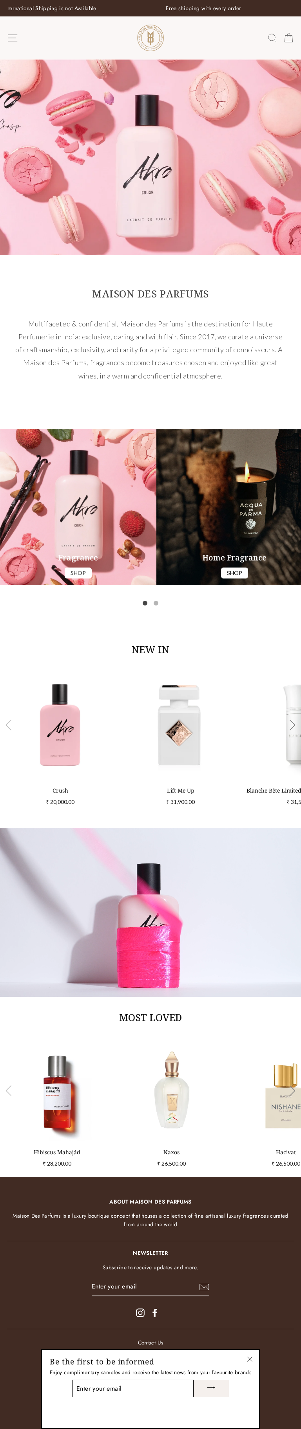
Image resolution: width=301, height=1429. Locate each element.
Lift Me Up (180, 790)
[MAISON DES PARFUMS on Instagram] (140, 1312)
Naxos (171, 1152)
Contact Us (150, 1342)
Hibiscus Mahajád (57, 1152)
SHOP (78, 572)
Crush (60, 790)
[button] (145, 603)
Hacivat (286, 1152)
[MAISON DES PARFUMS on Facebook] (154, 1312)
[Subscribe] (204, 1287)
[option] (150, 8)
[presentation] (8, 726)
